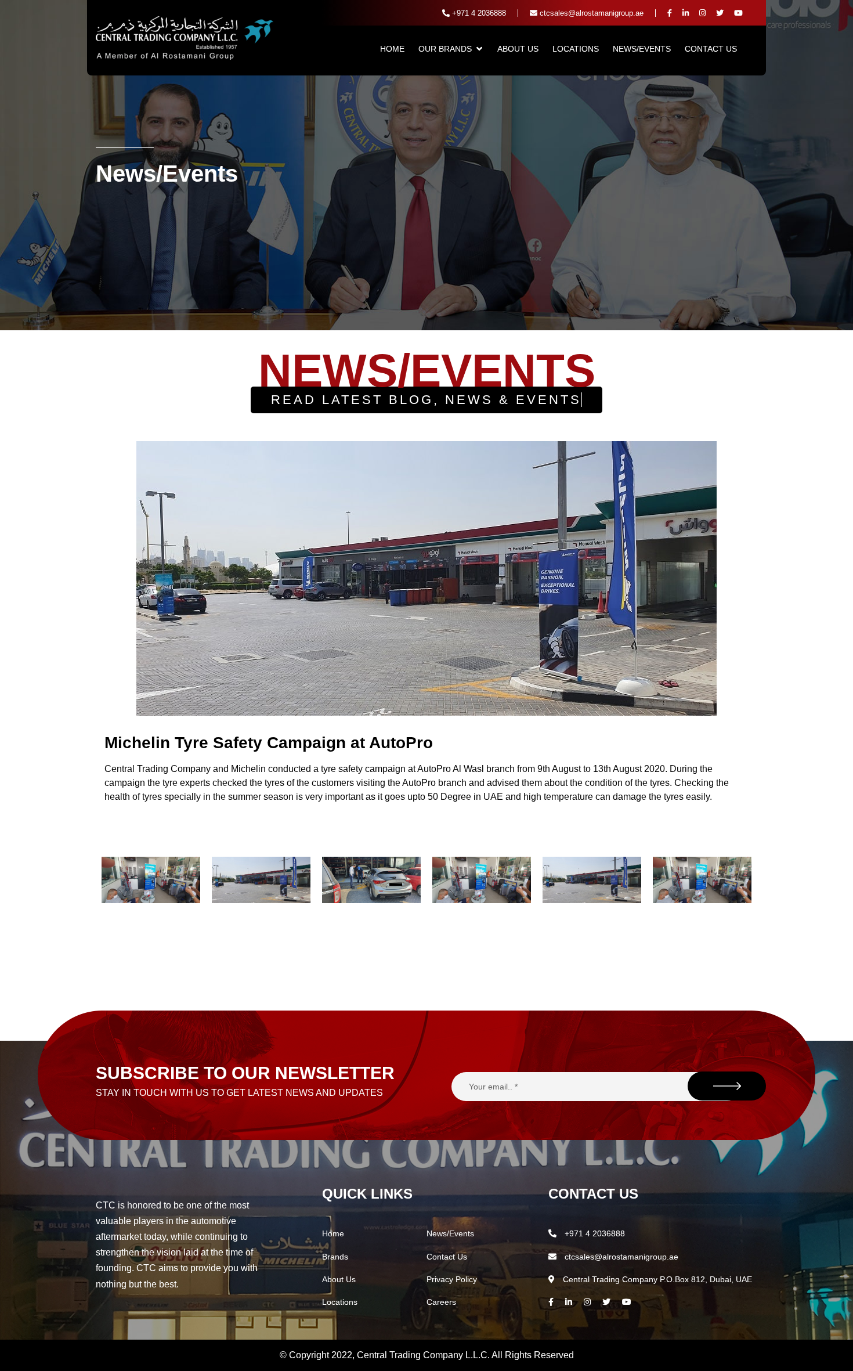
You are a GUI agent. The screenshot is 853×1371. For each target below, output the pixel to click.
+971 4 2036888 (478, 13)
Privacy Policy (451, 1279)
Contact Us (711, 48)
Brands (335, 1256)
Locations (575, 48)
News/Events (642, 48)
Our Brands (445, 48)
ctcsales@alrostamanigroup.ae (590, 13)
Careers (441, 1302)
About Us (517, 48)
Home (392, 48)
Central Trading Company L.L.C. (424, 1355)
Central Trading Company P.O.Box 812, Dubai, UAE (656, 1279)
